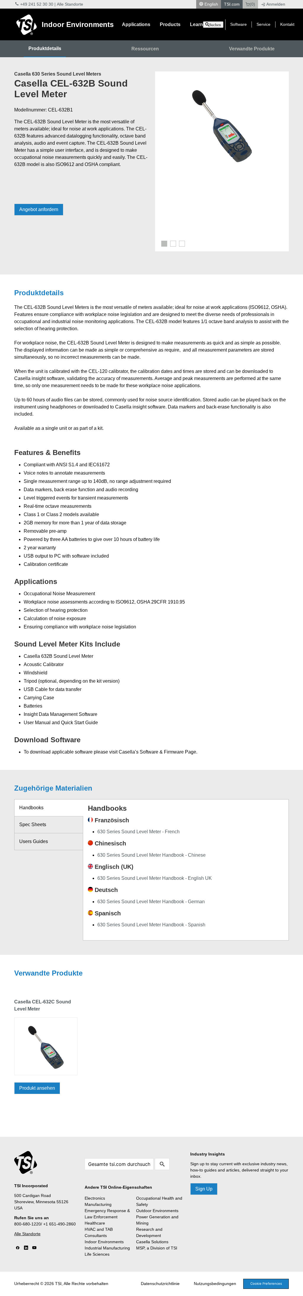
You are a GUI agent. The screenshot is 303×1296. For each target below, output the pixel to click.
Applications (136, 24)
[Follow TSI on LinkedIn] (26, 1248)
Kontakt (287, 24)
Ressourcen (145, 48)
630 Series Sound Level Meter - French (138, 831)
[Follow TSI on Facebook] (17, 1248)
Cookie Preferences (266, 1283)
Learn (196, 24)
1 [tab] (164, 244)
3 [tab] (182, 244)
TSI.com (232, 4)
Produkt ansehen (37, 1088)
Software (238, 24)
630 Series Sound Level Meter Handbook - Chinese (151, 855)
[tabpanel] (222, 124)
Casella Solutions (152, 1241)
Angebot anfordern (38, 209)
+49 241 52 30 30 (36, 4)
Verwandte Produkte (252, 48)
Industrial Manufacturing (107, 1248)
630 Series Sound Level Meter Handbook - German (151, 901)
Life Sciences (97, 1254)
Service (263, 24)
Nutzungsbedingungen (215, 1283)
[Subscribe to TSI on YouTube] (34, 1248)
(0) (252, 4)
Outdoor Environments (157, 1210)
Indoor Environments (78, 24)
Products (170, 24)
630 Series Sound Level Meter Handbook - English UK (154, 878)
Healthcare (95, 1223)
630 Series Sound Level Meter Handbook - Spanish (151, 924)
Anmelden (275, 4)
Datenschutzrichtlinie (160, 1283)
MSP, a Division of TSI (156, 1248)
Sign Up (203, 1188)
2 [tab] (173, 244)
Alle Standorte (70, 4)
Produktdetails (44, 48)
